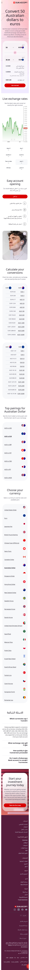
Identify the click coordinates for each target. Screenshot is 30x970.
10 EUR (22, 359)
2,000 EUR (21, 386)
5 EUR (22, 355)
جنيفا (18, 957)
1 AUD (22, 292)
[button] (15, 720)
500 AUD (21, 319)
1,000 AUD (21, 323)
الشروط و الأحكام (24, 921)
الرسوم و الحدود (24, 874)
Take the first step (15, 805)
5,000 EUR (21, 390)
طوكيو (7, 957)
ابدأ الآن (15, 196)
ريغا (15, 957)
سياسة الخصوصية (23, 925)
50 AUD (22, 307)
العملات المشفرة (24, 861)
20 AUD (22, 303)
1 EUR (22, 351)
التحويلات (25, 845)
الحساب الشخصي (23, 824)
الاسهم (26, 864)
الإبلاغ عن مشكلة (24, 934)
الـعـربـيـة (24, 915)
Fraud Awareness (23, 900)
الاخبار (26, 894)
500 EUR (21, 378)
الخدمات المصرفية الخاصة (21, 832)
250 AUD (21, 315)
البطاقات (25, 842)
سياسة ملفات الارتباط (23, 930)
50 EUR (22, 366)
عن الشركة (25, 892)
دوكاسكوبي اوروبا (7, 961)
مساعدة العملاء (24, 882)
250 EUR (21, 374)
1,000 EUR (21, 382)
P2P (26, 850)
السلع (26, 866)
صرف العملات (24, 848)
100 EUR (21, 370)
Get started (15, 85)
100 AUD (21, 311)
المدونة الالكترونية (23, 897)
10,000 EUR (21, 394)
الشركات (26, 827)
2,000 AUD (21, 327)
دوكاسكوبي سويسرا (15, 961)
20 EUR (22, 362)
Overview (25, 840)
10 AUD (22, 299)
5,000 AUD (21, 331)
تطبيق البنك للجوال (23, 853)
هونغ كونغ (11, 957)
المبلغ (23, 45)
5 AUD (22, 296)
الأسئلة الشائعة (24, 884)
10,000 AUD (20, 335)
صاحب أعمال (24, 829)
